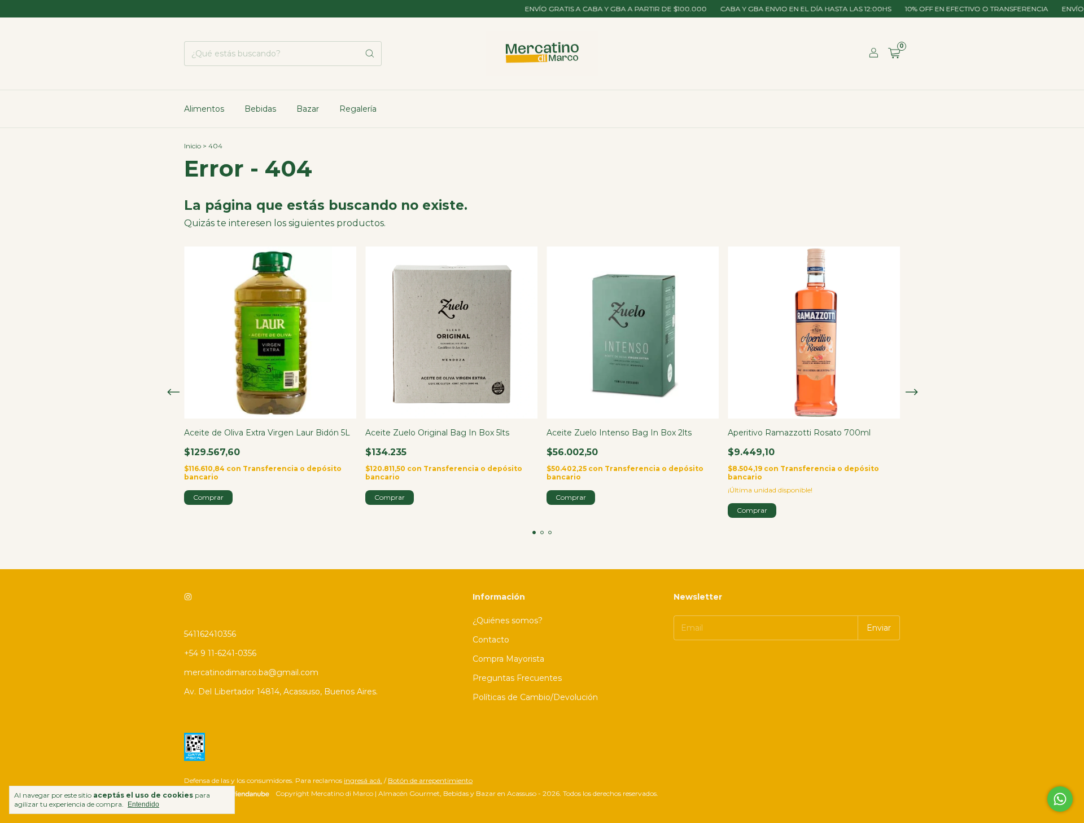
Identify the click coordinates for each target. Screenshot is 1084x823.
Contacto (491, 640)
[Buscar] (370, 53)
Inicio (192, 146)
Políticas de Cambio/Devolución (535, 697)
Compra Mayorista (508, 659)
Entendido (143, 804)
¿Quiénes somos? (508, 620)
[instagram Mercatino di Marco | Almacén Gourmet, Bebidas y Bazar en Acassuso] (188, 597)
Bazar (307, 109)
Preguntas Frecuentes (517, 678)
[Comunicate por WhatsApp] (1060, 799)
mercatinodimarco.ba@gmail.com (251, 672)
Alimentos (204, 109)
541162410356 (210, 634)
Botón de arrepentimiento (430, 780)
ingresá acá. (363, 780)
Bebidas (260, 109)
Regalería (358, 109)
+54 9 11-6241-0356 (220, 653)
